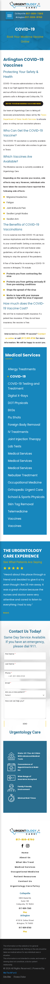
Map (25, 912)
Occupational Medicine (25, 482)
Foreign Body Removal (24, 425)
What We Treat (25, 862)
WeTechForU (10, 973)
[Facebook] (22, 845)
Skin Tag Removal (20, 504)
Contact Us (25, 881)
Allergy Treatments (22, 369)
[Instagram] (27, 845)
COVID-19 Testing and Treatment (23, 386)
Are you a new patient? (15, 692)
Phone (8, 673)
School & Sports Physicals (26, 497)
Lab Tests (14, 446)
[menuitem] (25, 852)
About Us (25, 857)
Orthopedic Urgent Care (25, 490)
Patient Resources (25, 876)
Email (8, 683)
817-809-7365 (34, 13)
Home (25, 852)
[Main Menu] (9, 16)
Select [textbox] (8, 695)
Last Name (10, 664)
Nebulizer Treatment (23, 475)
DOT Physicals (18, 403)
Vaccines (14, 519)
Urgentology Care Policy (25, 886)
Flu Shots (14, 417)
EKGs (11, 410)
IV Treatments (18, 432)
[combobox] (8, 676)
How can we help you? (14, 701)
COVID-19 (18, 376)
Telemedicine (18, 511)
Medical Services (20, 454)
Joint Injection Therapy (24, 439)
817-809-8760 (33, 17)
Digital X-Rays (18, 396)
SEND (25, 724)
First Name (10, 654)
